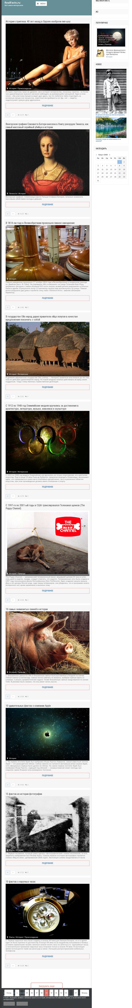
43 (66, 993)
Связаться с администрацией (14, 993)
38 (42, 993)
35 (27, 993)
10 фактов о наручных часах (20, 881)
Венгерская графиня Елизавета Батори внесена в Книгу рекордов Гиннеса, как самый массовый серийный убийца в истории (47, 126)
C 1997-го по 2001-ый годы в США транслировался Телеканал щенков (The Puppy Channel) (45, 507)
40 (51, 993)
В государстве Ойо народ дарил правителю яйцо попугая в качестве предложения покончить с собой (42, 318)
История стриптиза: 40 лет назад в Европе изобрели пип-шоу (38, 21)
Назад (9, 993)
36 (32, 993)
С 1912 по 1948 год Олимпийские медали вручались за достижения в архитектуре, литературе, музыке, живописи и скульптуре (42, 407)
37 (37, 993)
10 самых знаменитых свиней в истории (27, 609)
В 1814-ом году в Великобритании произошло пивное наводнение (40, 222)
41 (56, 993)
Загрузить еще (47, 986)
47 (76, 993)
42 (61, 993)
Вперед (84, 993)
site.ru (18, 4)
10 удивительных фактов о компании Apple (28, 705)
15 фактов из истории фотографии (24, 793)
